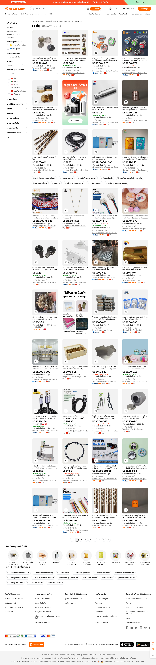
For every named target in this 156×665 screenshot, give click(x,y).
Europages (111, 655)
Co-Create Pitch (10, 603)
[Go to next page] (109, 540)
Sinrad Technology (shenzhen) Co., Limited (45, 480)
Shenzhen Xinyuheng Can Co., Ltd (134, 170)
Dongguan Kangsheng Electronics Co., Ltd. (105, 233)
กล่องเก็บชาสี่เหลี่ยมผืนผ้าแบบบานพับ (131, 178)
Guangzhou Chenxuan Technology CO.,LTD (135, 381)
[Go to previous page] (72, 540)
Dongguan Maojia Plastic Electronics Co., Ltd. (75, 431)
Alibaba (34, 21)
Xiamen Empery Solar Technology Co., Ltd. (75, 282)
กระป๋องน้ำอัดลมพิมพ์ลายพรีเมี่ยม (19, 573)
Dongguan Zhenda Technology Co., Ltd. (75, 170)
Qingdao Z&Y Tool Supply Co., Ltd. (74, 377)
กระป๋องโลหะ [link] (78, 21)
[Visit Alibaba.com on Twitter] (136, 627)
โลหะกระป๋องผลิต (108, 178)
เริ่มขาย (128, 603)
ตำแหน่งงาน (9, 612)
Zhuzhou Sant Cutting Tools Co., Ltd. (105, 122)
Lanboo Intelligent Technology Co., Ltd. (135, 73)
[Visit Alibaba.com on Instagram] (140, 627)
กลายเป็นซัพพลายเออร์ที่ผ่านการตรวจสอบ (137, 613)
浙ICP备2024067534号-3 (136, 661)
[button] (87, 8)
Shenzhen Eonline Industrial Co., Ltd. (45, 430)
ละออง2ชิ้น (57, 183)
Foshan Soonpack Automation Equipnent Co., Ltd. (105, 479)
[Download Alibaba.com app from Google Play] (143, 644)
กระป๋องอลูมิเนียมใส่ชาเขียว (127, 578)
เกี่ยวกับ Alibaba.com (12, 594)
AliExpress (45, 655)
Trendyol (102, 655)
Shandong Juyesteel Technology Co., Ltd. (105, 381)
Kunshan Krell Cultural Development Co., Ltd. (135, 229)
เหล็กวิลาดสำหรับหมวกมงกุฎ (44, 573)
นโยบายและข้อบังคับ (42, 622)
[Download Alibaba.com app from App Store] (127, 644)
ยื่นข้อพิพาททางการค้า (103, 607)
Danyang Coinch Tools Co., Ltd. (43, 170)
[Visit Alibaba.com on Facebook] (127, 627)
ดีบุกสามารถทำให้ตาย (103, 573)
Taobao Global (87, 655)
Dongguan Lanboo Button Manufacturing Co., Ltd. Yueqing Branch (105, 71)
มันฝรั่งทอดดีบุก (64, 573)
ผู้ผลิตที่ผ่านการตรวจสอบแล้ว (75, 599)
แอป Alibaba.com (111, 644)
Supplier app (78, 644)
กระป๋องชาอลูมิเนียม (41, 183)
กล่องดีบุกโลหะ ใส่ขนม (16, 583)
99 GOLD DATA (37, 327)
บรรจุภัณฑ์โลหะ (65, 21)
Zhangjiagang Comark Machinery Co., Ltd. (45, 226)
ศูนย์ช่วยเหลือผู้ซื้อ (101, 599)
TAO (95, 655)
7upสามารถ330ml (67, 178)
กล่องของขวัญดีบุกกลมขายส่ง (69, 578)
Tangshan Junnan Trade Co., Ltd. (103, 277)
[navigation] (17, 281)
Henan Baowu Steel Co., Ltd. (102, 330)
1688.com (54, 655)
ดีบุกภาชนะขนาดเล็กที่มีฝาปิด (125, 573)
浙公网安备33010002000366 (115, 661)
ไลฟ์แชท (98, 603)
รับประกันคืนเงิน (40, 603)
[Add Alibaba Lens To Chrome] (36, 644)
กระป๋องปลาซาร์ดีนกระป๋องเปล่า (117, 183)
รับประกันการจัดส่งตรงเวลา (44, 607)
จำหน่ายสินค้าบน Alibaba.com (136, 599)
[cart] (117, 9)
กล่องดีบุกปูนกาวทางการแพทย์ (19, 578)
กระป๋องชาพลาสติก (95, 183)
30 (104, 539)
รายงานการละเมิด (101, 622)
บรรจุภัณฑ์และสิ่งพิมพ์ (48, 21)
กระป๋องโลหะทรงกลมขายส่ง (88, 178)
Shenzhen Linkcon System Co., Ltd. (74, 480)
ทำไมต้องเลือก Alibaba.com (14, 599)
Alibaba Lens (12, 644)
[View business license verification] (99, 661)
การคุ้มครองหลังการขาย (43, 612)
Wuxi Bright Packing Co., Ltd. (132, 429)
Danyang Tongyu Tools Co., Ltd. (73, 73)
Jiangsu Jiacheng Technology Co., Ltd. (105, 167)
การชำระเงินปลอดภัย (42, 599)
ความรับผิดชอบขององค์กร (14, 607)
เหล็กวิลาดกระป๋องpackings (75, 183)
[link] (153, 643)
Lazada (78, 655)
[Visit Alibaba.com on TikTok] (150, 627)
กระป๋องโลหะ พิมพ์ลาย (36, 583)
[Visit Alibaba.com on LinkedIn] (131, 627)
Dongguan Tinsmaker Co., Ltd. (43, 120)
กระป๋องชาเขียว (108, 578)
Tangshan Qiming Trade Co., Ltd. (43, 68)
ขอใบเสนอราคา (70, 603)
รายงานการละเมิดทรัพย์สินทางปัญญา (106, 617)
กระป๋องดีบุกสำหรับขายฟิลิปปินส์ (44, 578)
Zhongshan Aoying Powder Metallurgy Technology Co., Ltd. (45, 282)
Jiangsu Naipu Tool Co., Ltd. (132, 330)
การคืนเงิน (99, 612)
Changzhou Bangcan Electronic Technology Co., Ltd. (105, 431)
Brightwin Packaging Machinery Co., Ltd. (45, 380)
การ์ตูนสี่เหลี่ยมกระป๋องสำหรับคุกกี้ (45, 178)
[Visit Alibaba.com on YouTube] (145, 627)
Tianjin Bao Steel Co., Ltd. (131, 280)
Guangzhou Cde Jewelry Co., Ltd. (74, 226)
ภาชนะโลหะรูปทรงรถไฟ (82, 573)
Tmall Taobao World (67, 655)
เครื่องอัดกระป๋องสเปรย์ (56, 583)
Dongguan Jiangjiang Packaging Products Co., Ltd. (135, 120)
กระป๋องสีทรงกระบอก (90, 578)
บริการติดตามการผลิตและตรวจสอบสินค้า (47, 617)
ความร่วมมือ (130, 618)
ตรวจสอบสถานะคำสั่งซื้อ (134, 607)
